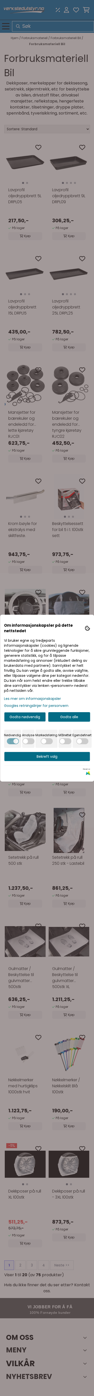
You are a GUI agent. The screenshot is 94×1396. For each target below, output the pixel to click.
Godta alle (69, 716)
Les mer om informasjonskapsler (32, 698)
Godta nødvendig (25, 716)
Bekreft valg (47, 756)
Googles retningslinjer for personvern (36, 705)
